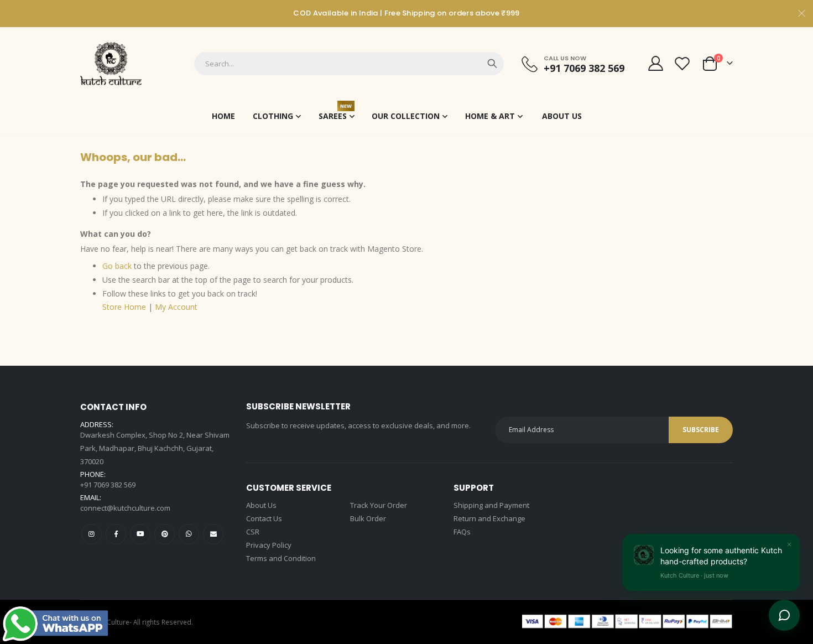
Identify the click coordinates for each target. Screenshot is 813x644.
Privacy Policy (268, 545)
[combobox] (349, 63)
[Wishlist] (682, 63)
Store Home (124, 307)
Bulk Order (368, 518)
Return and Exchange (489, 518)
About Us (261, 505)
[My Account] (655, 63)
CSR (252, 532)
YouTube (140, 534)
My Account (176, 307)
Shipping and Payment (491, 505)
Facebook (116, 534)
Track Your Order (378, 505)
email (213, 534)
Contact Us (264, 518)
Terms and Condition (281, 558)
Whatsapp (189, 534)
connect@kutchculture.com (125, 508)
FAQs (462, 532)
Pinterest (164, 534)
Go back (117, 266)
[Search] (492, 63)
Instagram (91, 534)
